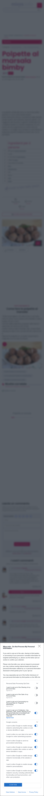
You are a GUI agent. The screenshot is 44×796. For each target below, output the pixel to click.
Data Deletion (10, 792)
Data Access (22, 792)
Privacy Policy (33, 792)
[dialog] (22, 719)
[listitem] (22, 683)
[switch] (36, 688)
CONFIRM (13, 785)
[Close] (40, 647)
